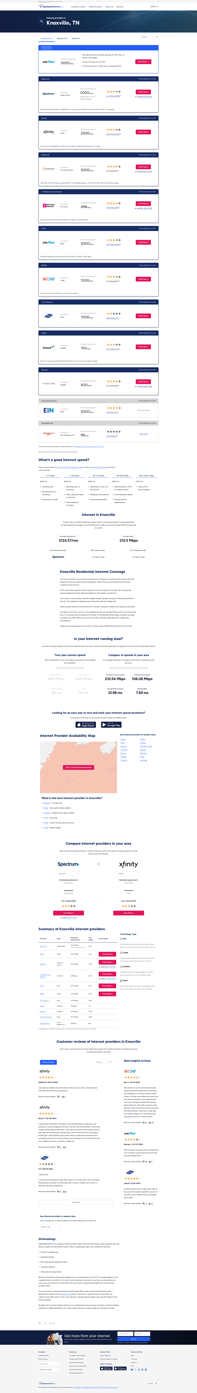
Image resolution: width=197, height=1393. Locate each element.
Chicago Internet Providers (76, 1359)
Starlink (42, 1011)
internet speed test (99, 467)
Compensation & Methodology (81, 1387)
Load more (76, 1202)
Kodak (142, 757)
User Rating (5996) (113, 96)
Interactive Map (78, 767)
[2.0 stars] (43, 1077)
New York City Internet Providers (78, 1366)
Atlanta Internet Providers (76, 1373)
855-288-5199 (146, 386)
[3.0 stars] (46, 1077)
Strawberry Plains (146, 746)
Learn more (143, 434)
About (132, 1355)
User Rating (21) (112, 412)
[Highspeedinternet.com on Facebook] (132, 1370)
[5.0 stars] (51, 1077)
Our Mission (134, 1359)
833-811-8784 (146, 171)
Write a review (48, 1062)
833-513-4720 (146, 97)
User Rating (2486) (113, 244)
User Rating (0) (111, 436)
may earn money (44, 1)
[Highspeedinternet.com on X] (135, 1370)
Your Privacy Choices (112, 1387)
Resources (109, 7)
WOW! (46, 823)
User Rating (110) (112, 318)
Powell (123, 739)
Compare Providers (78, 7)
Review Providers (95, 7)
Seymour (124, 746)
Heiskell (123, 757)
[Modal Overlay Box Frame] (98, 1337)
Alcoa (123, 743)
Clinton (142, 739)
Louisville (124, 750)
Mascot (123, 753)
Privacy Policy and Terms (96, 1387)
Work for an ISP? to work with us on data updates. (58, 452)
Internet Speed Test (105, 1355)
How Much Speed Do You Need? (109, 1359)
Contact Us (134, 1362)
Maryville (143, 750)
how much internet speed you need (70, 467)
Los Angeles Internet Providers (77, 1355)
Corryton (124, 760)
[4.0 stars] (49, 1077)
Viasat (46, 828)
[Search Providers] (58, 1364)
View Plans (141, 62)
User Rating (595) (112, 208)
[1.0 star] (40, 1077)
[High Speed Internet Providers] (50, 6)
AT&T (46, 818)
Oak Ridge (143, 760)
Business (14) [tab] (62, 38)
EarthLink (47, 813)
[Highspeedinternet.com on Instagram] (139, 1370)
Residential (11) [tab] (46, 38)
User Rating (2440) (113, 134)
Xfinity (46, 808)
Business (120, 7)
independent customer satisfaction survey (89, 446)
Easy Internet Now (46, 1017)
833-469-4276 (146, 208)
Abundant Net (44, 1023)
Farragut (143, 743)
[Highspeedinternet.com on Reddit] (142, 1370)
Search (153, 7)
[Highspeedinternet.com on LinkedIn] (146, 1370)
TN (45, 1323)
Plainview (143, 753)
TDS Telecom (44, 1001)
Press (132, 1366)
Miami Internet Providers (75, 1369)
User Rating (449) (112, 349)
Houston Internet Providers (76, 1362)
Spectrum (47, 803)
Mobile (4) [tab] (76, 38)
